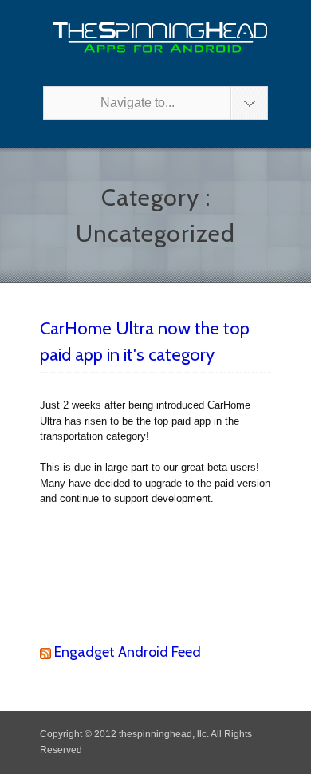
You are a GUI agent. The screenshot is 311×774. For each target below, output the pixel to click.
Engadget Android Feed (127, 652)
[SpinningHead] (155, 37)
